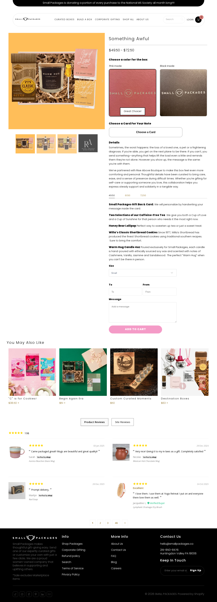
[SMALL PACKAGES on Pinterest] (35, 594)
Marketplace (51, 10)
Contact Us (118, 550)
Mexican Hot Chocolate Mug (146, 461)
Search (66, 562)
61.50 (127, 195)
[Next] (102, 81)
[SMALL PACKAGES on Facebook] (29, 594)
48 (116, 523)
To (110, 285)
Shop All (128, 19)
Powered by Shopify (191, 594)
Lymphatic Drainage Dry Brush (147, 507)
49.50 (112, 195)
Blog (114, 562)
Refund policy (71, 556)
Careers (116, 568)
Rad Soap (33, 499)
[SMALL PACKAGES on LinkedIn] (42, 594)
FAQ (113, 556)
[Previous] (11, 81)
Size (111, 266)
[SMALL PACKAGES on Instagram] (22, 594)
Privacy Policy (71, 575)
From (146, 285)
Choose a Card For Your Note (130, 123)
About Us (94, 10)
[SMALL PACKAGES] (27, 20)
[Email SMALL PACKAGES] (49, 594)
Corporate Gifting (74, 10)
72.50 (143, 195)
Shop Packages (72, 544)
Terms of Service (73, 568)
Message (115, 299)
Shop (17, 10)
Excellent (138, 488)
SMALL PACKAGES (166, 594)
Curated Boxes (64, 19)
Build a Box (32, 10)
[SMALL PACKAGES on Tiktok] (15, 594)
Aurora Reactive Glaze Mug (42, 461)
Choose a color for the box (128, 59)
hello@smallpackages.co (176, 544)
